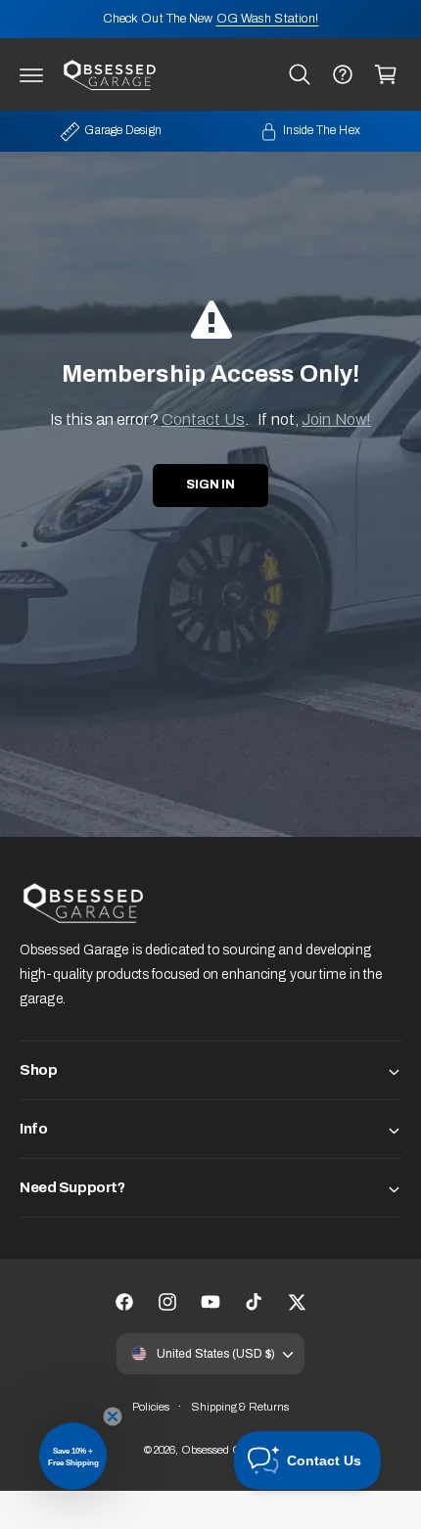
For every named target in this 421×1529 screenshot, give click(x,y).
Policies (151, 1407)
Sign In (210, 484)
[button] (31, 74)
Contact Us (203, 419)
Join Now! (336, 419)
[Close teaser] (112, 1416)
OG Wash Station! (267, 18)
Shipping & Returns (240, 1407)
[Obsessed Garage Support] (342, 74)
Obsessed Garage (225, 1450)
